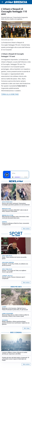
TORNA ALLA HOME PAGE (10, 94)
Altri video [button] (27, 328)
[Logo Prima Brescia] (16, 2)
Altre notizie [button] (26, 228)
